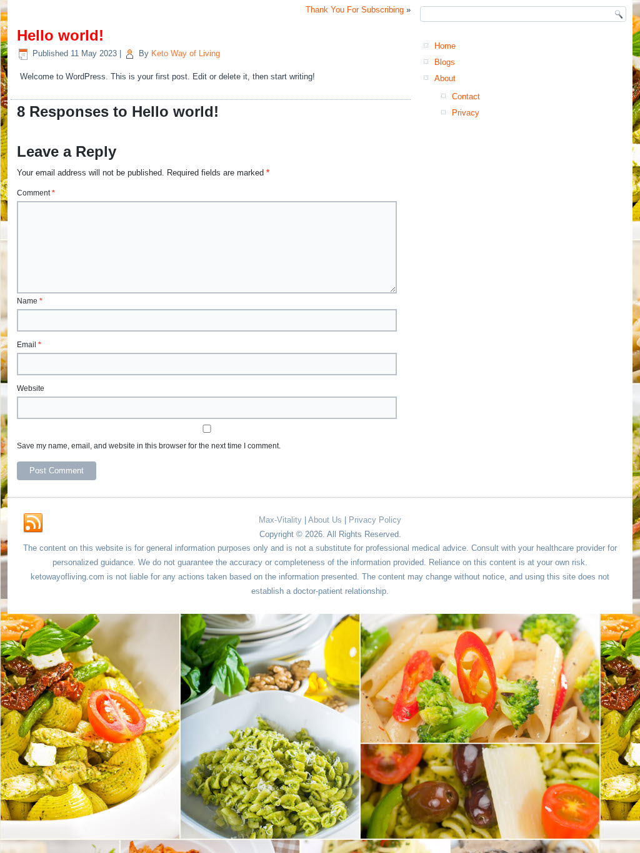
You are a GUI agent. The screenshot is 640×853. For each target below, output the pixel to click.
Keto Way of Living (185, 53)
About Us (325, 520)
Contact (466, 96)
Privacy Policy (375, 520)
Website (30, 388)
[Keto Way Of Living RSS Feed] (33, 523)
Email (29, 344)
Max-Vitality (280, 520)
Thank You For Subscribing (355, 9)
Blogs (444, 62)
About (445, 78)
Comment (36, 193)
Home (445, 46)
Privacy (465, 112)
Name (29, 301)
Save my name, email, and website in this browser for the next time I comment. (149, 445)
